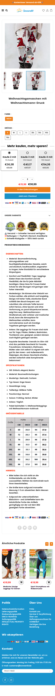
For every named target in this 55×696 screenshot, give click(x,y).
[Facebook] (5, 679)
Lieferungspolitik (9, 611)
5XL (7, 137)
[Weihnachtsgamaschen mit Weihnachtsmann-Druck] (27, 45)
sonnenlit (36, 690)
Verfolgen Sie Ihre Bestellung (37, 625)
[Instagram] (11, 679)
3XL (39, 132)
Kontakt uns (34, 611)
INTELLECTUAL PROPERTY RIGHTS (13, 623)
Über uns (33, 616)
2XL (32, 132)
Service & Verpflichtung (40, 614)
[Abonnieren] (50, 671)
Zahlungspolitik (9, 619)
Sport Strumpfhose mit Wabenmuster (17, 587)
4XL (46, 132)
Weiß (9, 119)
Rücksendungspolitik (11, 614)
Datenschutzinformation (13, 609)
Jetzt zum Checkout (28, 196)
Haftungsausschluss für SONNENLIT (40, 620)
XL (26, 132)
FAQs (31, 609)
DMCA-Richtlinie (9, 616)
